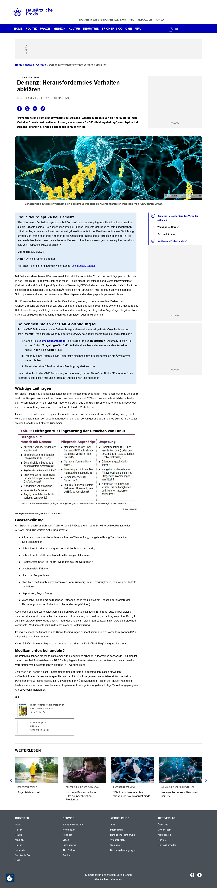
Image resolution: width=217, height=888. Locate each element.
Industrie (91, 28)
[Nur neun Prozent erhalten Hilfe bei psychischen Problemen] (84, 780)
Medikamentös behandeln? (172, 241)
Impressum (116, 829)
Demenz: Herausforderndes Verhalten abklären (178, 218)
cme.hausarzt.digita (53, 340)
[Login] (176, 29)
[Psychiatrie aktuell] (36, 780)
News (18, 824)
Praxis (45, 28)
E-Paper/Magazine (73, 824)
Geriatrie (41, 64)
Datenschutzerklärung (122, 834)
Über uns (163, 824)
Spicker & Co (22, 855)
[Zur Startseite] (33, 11)
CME (128, 28)
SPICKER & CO (112, 28)
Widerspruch (117, 839)
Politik (31, 28)
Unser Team (164, 829)
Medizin (59, 28)
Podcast (67, 834)
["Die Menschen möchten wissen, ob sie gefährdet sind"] (132, 780)
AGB (113, 824)
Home (18, 64)
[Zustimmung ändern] (10, 878)
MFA (138, 28)
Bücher (67, 855)
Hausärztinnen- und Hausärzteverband (102, 19)
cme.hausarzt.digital (83, 265)
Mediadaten (145, 19)
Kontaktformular (167, 845)
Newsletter (69, 829)
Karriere (162, 839)
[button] (206, 780)
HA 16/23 (63, 98)
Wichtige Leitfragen (168, 227)
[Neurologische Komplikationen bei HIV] (180, 780)
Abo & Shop (69, 850)
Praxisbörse (69, 845)
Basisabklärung (166, 234)
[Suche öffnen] (171, 29)
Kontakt (160, 19)
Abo (132, 19)
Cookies (115, 845)
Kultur (74, 28)
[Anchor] (53, 388)
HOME (18, 28)
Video (66, 839)
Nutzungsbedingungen (123, 850)
